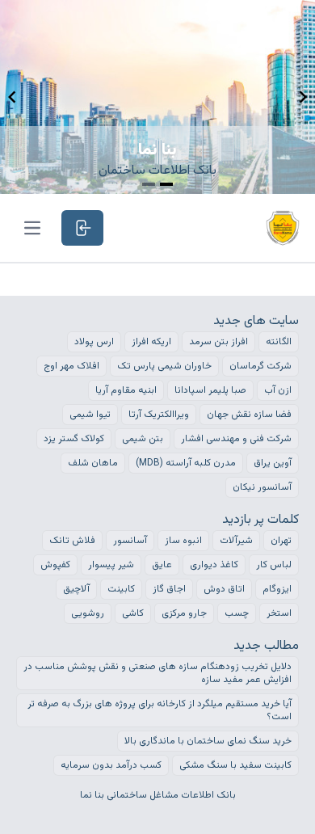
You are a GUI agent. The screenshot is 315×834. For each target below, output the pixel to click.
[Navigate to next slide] (303, 97)
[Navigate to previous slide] (12, 97)
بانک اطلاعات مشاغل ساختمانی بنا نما (158, 795)
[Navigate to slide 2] (166, 184)
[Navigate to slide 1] (148, 184)
